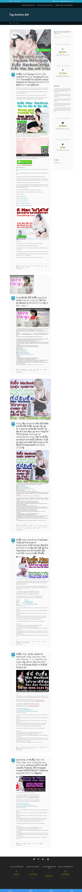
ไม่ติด (28, 528)
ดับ (31, 526)
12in (18, 641)
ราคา (32, 527)
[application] (32, 147)
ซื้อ (29, 526)
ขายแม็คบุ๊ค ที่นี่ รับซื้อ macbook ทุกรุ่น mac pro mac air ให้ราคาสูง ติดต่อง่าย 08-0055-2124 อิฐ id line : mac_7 (32, 301)
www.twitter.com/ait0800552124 (25, 205)
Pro (41, 369)
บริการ (35, 641)
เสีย (19, 528)
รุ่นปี (34, 527)
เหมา (22, 528)
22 (13, 540)
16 (13, 74)
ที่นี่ (22, 370)
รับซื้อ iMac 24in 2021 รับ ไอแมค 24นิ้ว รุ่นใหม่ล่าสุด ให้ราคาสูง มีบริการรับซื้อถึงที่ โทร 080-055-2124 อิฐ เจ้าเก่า (62, 95)
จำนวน (24, 526)
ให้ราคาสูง (34, 370)
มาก (21, 527)
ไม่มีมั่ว (35, 528)
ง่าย (17, 370)
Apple (23, 747)
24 (13, 423)
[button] (32, 147)
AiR (28, 369)
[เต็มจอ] (47, 155)
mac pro (45, 747)
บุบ (19, 527)
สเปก (39, 527)
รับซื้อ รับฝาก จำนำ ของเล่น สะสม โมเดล (45, 5)
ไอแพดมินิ (17, 267)
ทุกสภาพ (28, 748)
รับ (26, 527)
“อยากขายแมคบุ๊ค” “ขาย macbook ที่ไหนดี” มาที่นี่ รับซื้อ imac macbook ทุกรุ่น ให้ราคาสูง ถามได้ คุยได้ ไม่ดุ (62, 100)
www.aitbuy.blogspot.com (25, 203)
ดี (33, 526)
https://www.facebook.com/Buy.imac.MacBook (28, 711)
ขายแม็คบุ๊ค (45, 369)
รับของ (39, 641)
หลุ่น (42, 527)
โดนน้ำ (25, 528)
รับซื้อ (28, 370)
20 (13, 654)
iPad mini (29, 747)
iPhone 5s (34, 747)
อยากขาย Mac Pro (40, 843)
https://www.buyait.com (24, 708)
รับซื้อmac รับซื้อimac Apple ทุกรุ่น (28, 5)
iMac (26, 747)
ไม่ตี (31, 528)
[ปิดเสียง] (45, 155)
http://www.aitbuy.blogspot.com (26, 709)
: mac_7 (19, 369)
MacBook (37, 369)
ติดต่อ (20, 370)
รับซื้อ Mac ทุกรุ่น (20, 268)
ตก (35, 526)
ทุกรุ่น (25, 370)
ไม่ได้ (38, 528)
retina (30, 641)
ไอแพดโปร (27, 267)
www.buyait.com (23, 196)
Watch (22, 748)
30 (13, 297)
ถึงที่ (32, 641)
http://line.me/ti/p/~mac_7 (27, 169)
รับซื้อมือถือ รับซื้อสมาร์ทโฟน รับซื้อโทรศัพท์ (64, 5)
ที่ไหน (41, 526)
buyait (18, 264)
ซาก (26, 526)
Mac (34, 369)
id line (31, 369)
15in (24, 641)
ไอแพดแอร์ (22, 267)
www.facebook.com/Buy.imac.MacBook (27, 354)
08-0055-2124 (24, 369)
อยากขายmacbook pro (25, 642)
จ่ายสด (20, 526)
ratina (35, 843)
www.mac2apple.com (24, 198)
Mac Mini (41, 747)
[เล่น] (17, 155)
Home (10, 23)
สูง (37, 527)
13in (21, 641)
